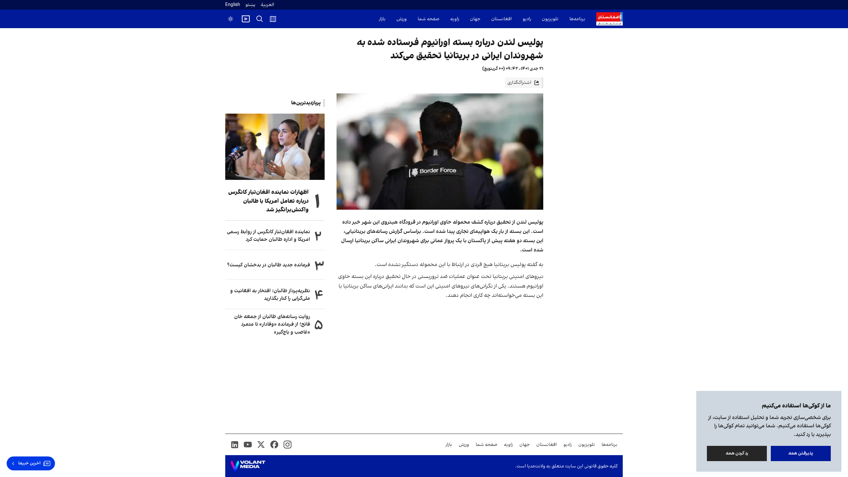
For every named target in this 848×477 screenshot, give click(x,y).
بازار (382, 19)
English (232, 4)
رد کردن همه (737, 453)
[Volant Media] (248, 466)
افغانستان (501, 19)
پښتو (250, 4)
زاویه (454, 19)
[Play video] (246, 19)
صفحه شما (428, 19)
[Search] (260, 19)
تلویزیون (550, 19)
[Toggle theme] (230, 19)
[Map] (273, 19)
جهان (475, 19)
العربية (267, 4)
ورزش (402, 19)
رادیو (527, 19)
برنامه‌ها (577, 19)
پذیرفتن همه (800, 453)
